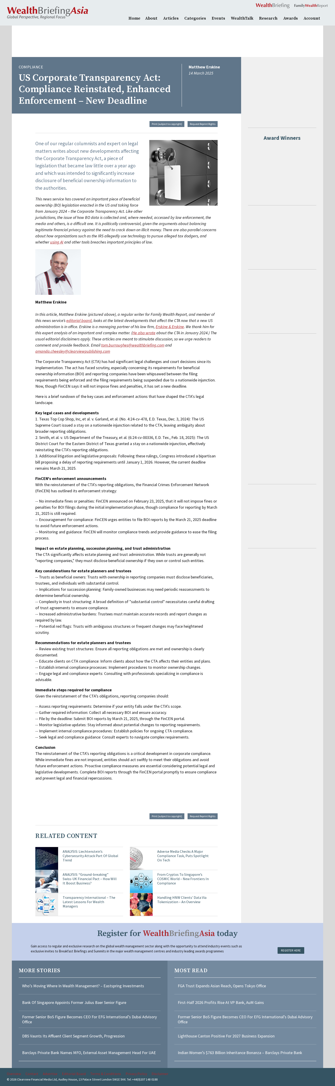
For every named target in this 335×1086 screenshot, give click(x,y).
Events (218, 18)
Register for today (167, 933)
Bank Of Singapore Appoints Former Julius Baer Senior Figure (74, 1002)
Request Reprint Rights (202, 124)
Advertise (50, 1073)
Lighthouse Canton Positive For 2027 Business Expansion (226, 1036)
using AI (56, 242)
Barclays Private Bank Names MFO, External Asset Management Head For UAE (89, 1052)
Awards (290, 18)
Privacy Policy (136, 1073)
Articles (171, 18)
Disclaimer (160, 1073)
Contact (32, 1073)
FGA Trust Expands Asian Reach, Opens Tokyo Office (222, 985)
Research (268, 18)
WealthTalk (242, 18)
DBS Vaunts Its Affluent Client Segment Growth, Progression (73, 1036)
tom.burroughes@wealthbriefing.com (132, 345)
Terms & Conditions (105, 1073)
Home (134, 18)
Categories (195, 18)
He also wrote (143, 332)
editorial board (79, 320)
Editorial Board (74, 1073)
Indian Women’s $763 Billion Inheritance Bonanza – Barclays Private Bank (240, 1052)
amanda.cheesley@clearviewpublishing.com (72, 351)
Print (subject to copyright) (167, 124)
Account (312, 18)
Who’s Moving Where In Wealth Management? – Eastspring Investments (83, 985)
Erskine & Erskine (170, 326)
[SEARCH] (326, 18)
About (151, 18)
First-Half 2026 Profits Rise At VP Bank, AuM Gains (221, 1002)
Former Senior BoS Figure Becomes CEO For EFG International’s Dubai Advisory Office (89, 1019)
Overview (14, 1073)
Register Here (291, 950)
